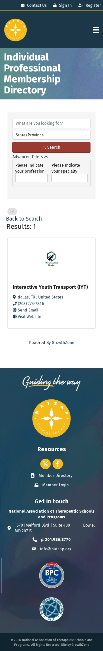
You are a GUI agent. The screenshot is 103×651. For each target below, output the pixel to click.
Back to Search (24, 219)
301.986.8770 (58, 539)
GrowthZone (63, 342)
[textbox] (17, 176)
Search (53, 147)
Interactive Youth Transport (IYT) (50, 287)
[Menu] (96, 29)
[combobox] (51, 135)
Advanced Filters (27, 156)
